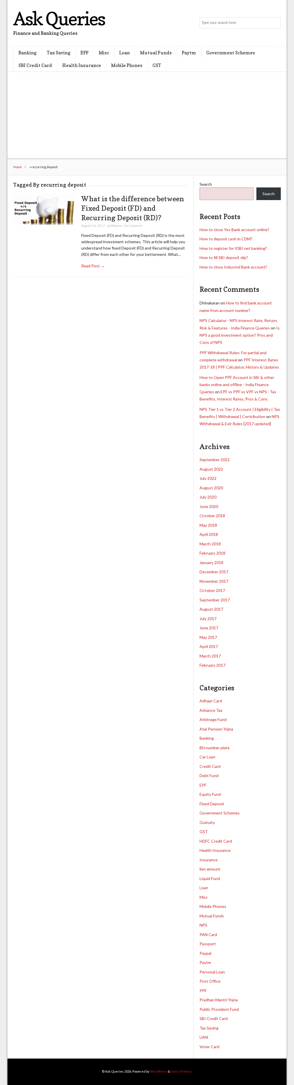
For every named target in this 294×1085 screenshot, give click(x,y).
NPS (203, 925)
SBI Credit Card (35, 65)
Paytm (189, 52)
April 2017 (209, 646)
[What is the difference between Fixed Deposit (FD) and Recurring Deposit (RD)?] (43, 209)
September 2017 (215, 599)
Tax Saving (58, 52)
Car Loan (207, 756)
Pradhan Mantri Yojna (219, 999)
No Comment (133, 225)
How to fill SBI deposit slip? (224, 257)
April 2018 (209, 534)
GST (156, 65)
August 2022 (211, 469)
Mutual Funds (156, 52)
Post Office (210, 981)
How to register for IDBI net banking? (233, 248)
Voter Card (209, 1046)
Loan (124, 52)
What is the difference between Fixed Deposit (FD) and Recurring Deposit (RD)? (132, 208)
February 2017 (212, 665)
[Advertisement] (147, 115)
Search (206, 184)
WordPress (158, 1071)
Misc (104, 52)
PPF (203, 990)
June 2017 (209, 627)
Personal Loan (212, 971)
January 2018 (211, 562)
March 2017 (210, 655)
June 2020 (209, 506)
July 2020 (208, 496)
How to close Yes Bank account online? (234, 229)
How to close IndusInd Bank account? (233, 266)
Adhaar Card (211, 700)
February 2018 (212, 553)
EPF (84, 52)
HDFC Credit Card (216, 841)
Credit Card (210, 766)
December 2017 (214, 571)
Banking (27, 52)
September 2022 (215, 459)
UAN (204, 1037)
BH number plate (215, 747)
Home (17, 167)
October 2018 (212, 515)
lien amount (210, 869)
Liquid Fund (210, 878)
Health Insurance (81, 65)
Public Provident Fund (219, 1009)
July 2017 (208, 618)
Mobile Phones (126, 65)
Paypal (205, 953)
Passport (208, 943)
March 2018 (210, 543)
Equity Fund (210, 794)
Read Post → (93, 265)
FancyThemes (181, 1071)
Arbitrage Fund (213, 719)
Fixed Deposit (212, 803)
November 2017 (214, 581)
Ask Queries (59, 18)
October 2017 (212, 590)
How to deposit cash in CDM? (226, 238)
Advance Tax (211, 710)
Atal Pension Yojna (216, 728)
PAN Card (208, 934)
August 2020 (211, 487)
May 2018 (208, 525)
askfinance (114, 225)
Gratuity (207, 822)
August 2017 (211, 609)
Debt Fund (209, 775)
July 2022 (208, 478)
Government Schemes (230, 52)
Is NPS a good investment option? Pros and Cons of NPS (240, 335)
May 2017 (208, 637)
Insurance (209, 859)
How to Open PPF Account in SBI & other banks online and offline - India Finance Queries (237, 384)
